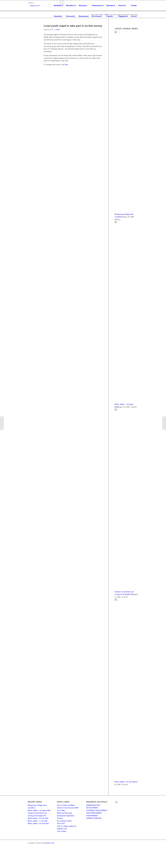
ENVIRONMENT (92, 815)
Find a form (61, 823)
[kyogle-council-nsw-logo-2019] (34, 5)
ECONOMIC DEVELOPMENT (96, 810)
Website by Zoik (49, 843)
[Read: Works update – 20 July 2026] (117, 600)
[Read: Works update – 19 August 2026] (117, 222)
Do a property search (64, 821)
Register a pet (62, 828)
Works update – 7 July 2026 (37, 821)
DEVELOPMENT (92, 808)
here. (66, 64)
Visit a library (61, 831)
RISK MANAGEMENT (94, 813)
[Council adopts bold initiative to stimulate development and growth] (2, 423)
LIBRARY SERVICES (93, 818)
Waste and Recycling (64, 813)
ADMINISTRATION (93, 805)
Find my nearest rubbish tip (66, 826)
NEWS (58, 29)
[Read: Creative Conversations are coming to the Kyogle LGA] (117, 410)
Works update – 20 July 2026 (125, 782)
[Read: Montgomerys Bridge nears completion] (117, 32)
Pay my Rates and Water (66, 805)
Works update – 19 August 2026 (39, 810)
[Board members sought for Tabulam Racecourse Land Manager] (164, 423)
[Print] (33, 30)
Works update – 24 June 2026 (38, 823)
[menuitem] (58, 5)
